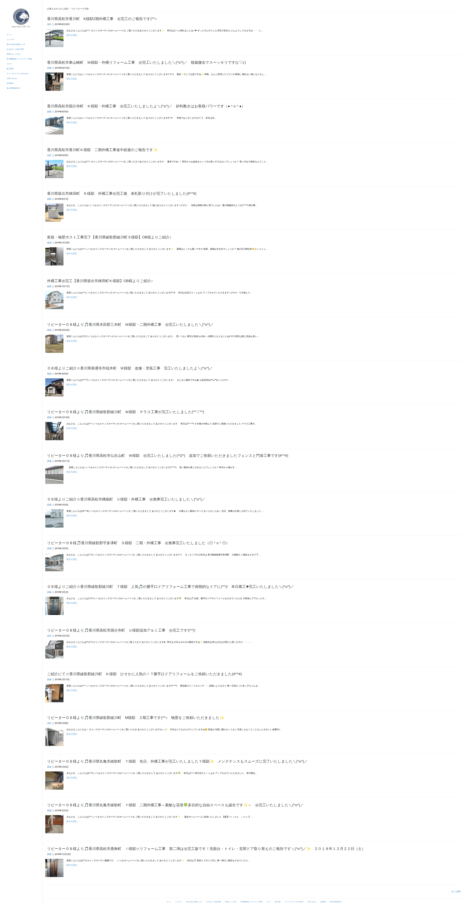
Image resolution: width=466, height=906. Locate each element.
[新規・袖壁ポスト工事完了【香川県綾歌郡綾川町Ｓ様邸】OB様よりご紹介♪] (54, 256)
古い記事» (456, 891)
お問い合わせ (12, 78)
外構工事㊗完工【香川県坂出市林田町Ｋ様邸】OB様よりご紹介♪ (100, 281)
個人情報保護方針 (13, 88)
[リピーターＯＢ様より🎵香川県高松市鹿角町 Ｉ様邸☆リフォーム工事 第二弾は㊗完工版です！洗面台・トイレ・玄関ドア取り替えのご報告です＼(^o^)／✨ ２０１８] (54, 867)
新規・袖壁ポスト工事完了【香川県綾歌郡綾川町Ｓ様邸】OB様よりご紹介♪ (109, 237)
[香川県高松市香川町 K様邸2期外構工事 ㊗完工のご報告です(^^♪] (54, 37)
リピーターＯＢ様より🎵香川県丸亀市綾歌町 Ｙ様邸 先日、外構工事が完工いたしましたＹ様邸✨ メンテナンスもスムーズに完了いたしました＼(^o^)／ (177, 761)
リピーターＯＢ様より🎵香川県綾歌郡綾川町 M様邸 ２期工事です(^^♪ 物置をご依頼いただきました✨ (135, 718)
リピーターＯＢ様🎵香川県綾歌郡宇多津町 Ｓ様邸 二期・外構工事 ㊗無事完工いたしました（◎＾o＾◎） (138, 543)
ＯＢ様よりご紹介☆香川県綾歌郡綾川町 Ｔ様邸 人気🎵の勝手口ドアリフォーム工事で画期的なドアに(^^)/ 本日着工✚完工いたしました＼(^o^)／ (170, 587)
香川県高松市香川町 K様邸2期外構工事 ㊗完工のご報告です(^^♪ (102, 19)
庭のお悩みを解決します (16, 44)
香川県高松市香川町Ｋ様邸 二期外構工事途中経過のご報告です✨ (102, 150)
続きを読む (72, 34)
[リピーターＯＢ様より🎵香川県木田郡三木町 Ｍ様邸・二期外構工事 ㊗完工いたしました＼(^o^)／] (54, 343)
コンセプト (11, 39)
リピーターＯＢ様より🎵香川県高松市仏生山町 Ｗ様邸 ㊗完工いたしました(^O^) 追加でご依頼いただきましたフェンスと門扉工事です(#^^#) (167, 456)
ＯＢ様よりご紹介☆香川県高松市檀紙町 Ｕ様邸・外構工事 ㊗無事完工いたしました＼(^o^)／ (126, 499)
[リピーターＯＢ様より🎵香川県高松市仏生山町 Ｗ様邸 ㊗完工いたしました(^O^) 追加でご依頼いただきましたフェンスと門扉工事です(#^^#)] (54, 474)
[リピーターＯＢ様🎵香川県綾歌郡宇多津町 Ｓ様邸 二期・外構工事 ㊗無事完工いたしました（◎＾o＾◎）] (54, 561)
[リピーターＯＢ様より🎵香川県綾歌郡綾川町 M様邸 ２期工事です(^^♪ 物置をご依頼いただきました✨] (54, 736)
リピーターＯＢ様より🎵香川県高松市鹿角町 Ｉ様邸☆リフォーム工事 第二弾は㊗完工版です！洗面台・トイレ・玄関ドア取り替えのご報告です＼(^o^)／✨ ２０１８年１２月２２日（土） (206, 849)
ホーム (9, 34)
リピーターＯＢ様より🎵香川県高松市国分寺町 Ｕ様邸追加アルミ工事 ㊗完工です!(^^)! (121, 630)
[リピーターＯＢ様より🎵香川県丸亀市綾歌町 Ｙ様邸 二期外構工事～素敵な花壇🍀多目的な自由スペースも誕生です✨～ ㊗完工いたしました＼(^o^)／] (54, 824)
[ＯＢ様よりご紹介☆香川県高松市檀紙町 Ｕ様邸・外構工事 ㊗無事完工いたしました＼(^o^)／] (54, 518)
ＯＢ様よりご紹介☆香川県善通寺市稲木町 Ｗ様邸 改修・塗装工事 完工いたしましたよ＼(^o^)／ (130, 368)
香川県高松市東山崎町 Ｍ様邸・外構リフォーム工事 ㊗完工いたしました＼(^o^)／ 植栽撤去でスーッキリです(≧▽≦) (146, 62)
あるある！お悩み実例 (15, 49)
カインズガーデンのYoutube (17, 73)
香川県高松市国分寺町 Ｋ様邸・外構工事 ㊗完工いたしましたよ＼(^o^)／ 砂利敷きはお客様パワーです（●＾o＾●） (146, 106)
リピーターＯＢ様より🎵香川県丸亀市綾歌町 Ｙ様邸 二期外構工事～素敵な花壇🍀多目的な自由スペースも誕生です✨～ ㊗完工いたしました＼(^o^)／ (175, 805)
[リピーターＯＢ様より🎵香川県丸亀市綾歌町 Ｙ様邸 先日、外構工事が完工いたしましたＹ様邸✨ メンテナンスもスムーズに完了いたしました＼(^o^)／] (54, 780)
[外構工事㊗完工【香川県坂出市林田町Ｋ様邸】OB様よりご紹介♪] (54, 299)
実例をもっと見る (13, 54)
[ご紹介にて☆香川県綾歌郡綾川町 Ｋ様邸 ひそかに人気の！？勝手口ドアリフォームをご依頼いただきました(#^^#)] (54, 692)
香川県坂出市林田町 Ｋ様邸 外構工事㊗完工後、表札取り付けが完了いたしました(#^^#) (121, 193)
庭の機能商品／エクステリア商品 (19, 59)
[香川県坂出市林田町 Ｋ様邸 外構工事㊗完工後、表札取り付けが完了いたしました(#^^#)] (54, 212)
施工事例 (10, 69)
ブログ (9, 64)
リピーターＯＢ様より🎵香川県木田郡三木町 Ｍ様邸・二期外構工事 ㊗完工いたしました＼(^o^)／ (130, 325)
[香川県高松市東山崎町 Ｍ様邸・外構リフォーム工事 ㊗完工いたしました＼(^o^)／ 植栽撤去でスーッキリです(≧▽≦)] (54, 81)
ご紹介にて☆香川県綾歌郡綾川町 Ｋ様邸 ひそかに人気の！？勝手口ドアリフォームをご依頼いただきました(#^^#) (144, 674)
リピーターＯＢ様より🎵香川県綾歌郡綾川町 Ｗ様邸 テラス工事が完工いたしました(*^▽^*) (125, 412)
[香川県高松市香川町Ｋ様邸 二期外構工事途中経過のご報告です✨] (54, 168)
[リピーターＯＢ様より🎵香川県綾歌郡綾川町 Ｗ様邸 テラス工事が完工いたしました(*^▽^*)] (54, 430)
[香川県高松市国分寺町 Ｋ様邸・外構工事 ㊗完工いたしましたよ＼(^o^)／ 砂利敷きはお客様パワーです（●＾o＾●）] (54, 125)
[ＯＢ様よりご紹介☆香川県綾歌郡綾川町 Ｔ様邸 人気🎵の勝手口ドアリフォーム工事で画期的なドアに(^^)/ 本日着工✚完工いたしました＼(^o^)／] (54, 605)
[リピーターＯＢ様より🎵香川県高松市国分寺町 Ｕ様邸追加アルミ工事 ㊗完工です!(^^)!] (54, 649)
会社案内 (10, 83)
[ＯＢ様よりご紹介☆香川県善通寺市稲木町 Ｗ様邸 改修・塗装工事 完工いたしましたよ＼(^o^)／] (54, 387)
